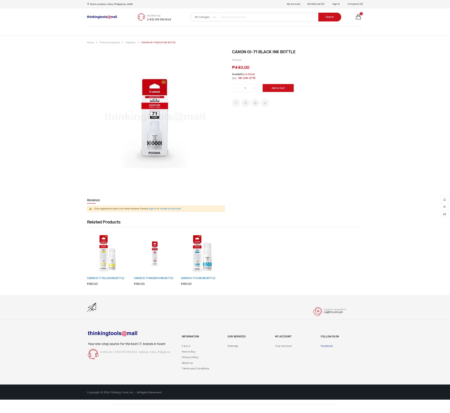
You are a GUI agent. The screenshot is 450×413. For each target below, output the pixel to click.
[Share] (265, 103)
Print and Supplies (110, 42)
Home (91, 42)
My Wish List (315, 4)
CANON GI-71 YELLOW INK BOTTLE (105, 278)
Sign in (152, 208)
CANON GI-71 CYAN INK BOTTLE (198, 278)
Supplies (131, 42)
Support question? (335, 309)
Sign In (336, 4)
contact (444, 213)
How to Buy (188, 351)
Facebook (327, 346)
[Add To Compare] (246, 103)
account (444, 199)
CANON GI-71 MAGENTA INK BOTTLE (153, 278)
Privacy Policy (190, 357)
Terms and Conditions (195, 368)
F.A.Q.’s (186, 346)
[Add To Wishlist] (236, 103)
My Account (293, 4)
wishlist (444, 206)
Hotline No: (154, 15)
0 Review (237, 60)
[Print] (255, 103)
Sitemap (233, 346)
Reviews (93, 200)
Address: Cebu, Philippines (154, 352)
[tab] (93, 200)
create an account (170, 208)
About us (187, 362)
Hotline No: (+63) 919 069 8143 (118, 352)
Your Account (283, 346)
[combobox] (265, 17)
